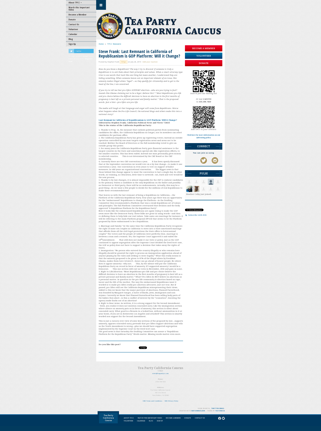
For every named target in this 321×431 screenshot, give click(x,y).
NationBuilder (198, 411)
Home (101, 44)
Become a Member (78, 14)
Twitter (78, 51)
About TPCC (74, 2)
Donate (72, 19)
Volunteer (73, 29)
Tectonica (220, 411)
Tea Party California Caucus (108, 418)
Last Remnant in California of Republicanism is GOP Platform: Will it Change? (138, 120)
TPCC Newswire (114, 44)
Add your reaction (150, 62)
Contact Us (74, 24)
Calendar (73, 34)
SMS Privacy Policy (171, 401)
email (85, 56)
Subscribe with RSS (197, 215)
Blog (71, 39)
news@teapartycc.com (160, 373)
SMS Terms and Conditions (152, 401)
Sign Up (72, 43)
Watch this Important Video (79, 8)
